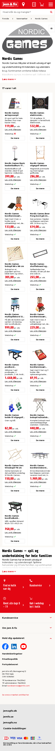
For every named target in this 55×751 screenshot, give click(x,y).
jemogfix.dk (10, 711)
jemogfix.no (10, 722)
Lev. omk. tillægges (13, 129)
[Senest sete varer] (52, 28)
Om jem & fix (9, 628)
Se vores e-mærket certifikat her (15, 695)
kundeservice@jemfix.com (18, 686)
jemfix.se (8, 716)
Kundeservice (10, 618)
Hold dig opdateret (13, 638)
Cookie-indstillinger (14, 728)
